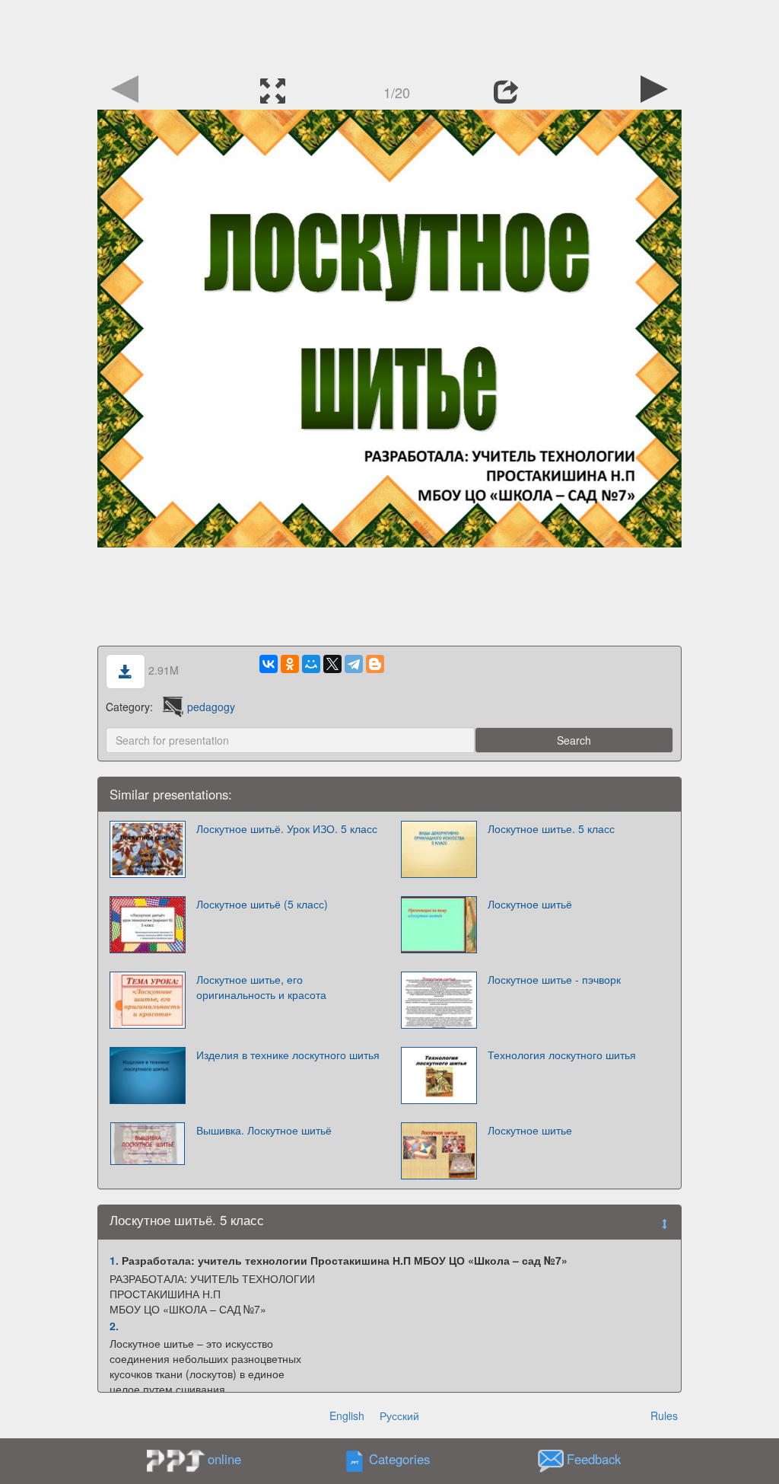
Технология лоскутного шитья (562, 1054)
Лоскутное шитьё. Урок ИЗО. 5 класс (286, 828)
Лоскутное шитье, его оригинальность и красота (261, 987)
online (224, 1459)
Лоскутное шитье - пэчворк (554, 979)
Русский (399, 1415)
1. (114, 1260)
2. (114, 1325)
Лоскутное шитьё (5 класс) (262, 903)
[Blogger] (375, 664)
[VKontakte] (268, 664)
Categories (399, 1459)
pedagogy (211, 706)
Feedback (594, 1459)
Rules (664, 1415)
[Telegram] (354, 664)
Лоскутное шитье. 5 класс (551, 828)
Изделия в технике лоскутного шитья (288, 1054)
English (346, 1415)
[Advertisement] (389, 34)
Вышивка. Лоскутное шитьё (264, 1130)
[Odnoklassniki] (290, 664)
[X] (332, 664)
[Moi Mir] (311, 664)
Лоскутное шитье (530, 1130)
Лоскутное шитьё (530, 903)
